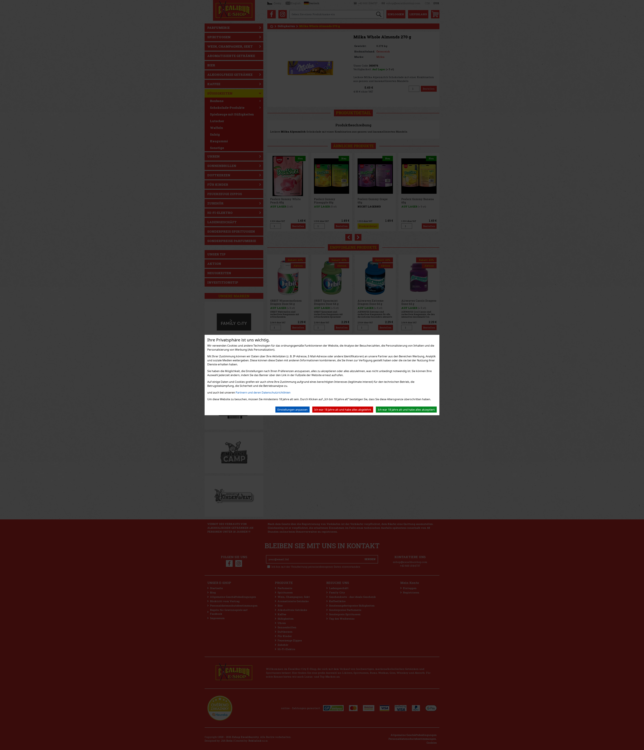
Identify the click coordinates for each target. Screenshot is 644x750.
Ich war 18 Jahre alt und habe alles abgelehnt (342, 409)
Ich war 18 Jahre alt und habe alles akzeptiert (406, 409)
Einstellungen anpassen (292, 409)
